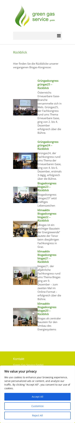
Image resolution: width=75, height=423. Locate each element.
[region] (37, 394)
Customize (37, 406)
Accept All (37, 396)
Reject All (37, 415)
